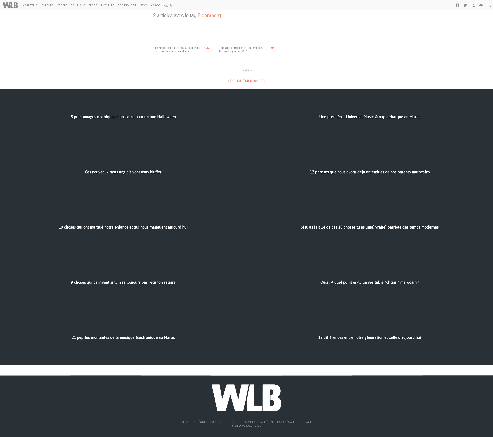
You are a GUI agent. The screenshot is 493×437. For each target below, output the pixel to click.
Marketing (30, 5)
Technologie (127, 5)
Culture (48, 5)
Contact (305, 421)
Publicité (217, 421)
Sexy (144, 5)
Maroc (155, 5)
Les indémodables (246, 81)
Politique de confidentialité (247, 421)
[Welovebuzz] (10, 5)
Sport (93, 5)
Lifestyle (107, 5)
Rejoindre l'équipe (194, 421)
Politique (78, 5)
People (62, 5)
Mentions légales (283, 421)
